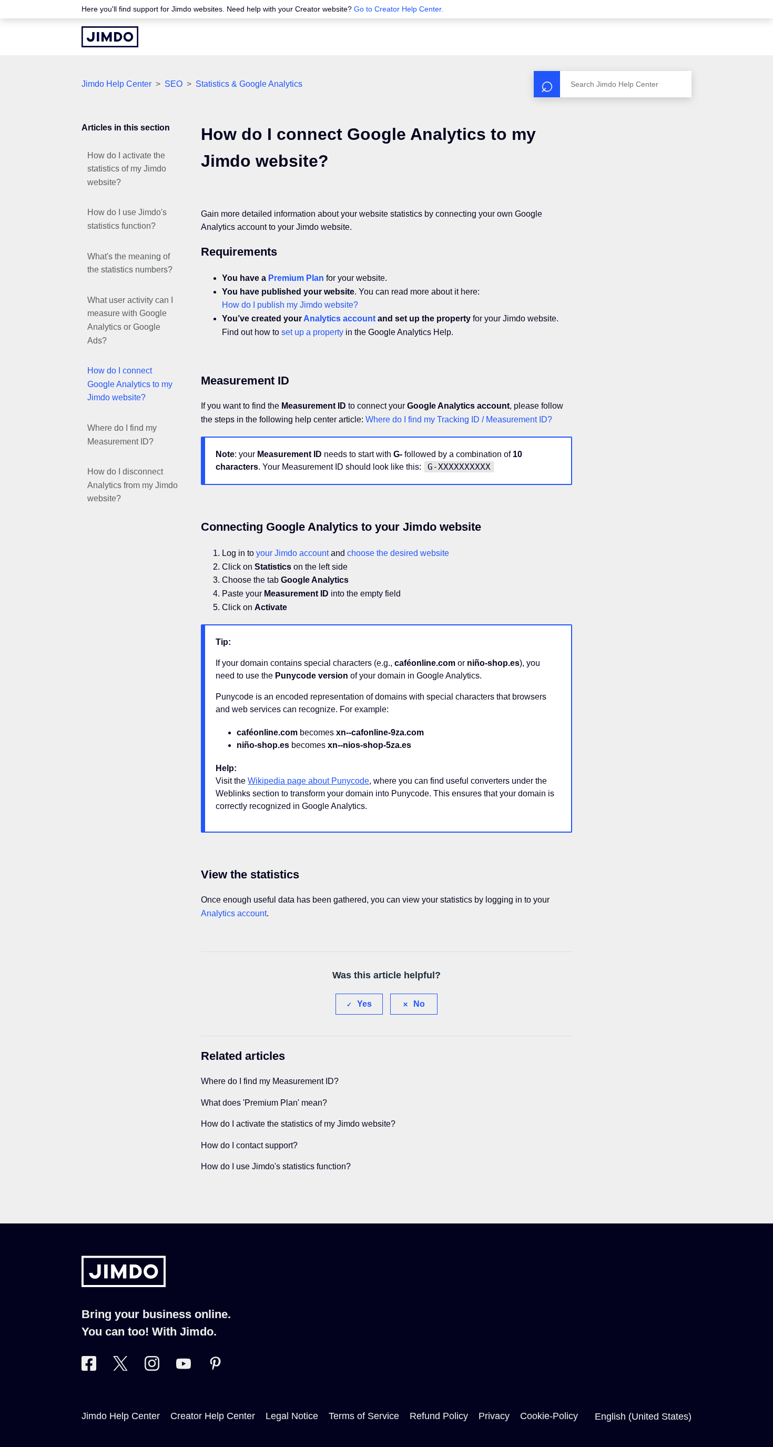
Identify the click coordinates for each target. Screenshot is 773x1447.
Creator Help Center (212, 1416)
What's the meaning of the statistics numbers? (129, 263)
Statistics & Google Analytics (249, 83)
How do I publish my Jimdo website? (290, 304)
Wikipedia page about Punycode (308, 780)
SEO (173, 83)
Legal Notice (292, 1416)
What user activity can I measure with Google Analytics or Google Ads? (130, 320)
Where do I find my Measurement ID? (122, 434)
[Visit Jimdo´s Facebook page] (89, 1367)
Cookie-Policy (549, 1416)
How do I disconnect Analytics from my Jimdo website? (132, 485)
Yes (364, 1003)
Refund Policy (439, 1416)
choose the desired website (398, 553)
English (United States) (643, 1416)
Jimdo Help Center (116, 83)
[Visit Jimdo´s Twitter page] (120, 1367)
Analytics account (339, 318)
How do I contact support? (249, 1145)
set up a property (312, 332)
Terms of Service (364, 1416)
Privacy (494, 1416)
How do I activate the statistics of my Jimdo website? (126, 169)
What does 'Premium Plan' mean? (264, 1102)
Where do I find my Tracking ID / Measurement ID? (458, 419)
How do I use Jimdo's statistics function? (127, 219)
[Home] (110, 36)
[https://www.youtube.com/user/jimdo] (183, 1367)
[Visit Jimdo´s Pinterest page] (215, 1367)
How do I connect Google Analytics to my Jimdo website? (129, 384)
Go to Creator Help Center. (398, 9)
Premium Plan (296, 278)
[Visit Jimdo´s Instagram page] (152, 1367)
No (419, 1003)
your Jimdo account (292, 553)
